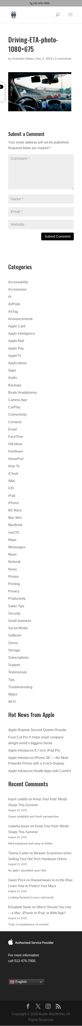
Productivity (17, 598)
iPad (11, 495)
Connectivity (17, 414)
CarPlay (14, 407)
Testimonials (17, 672)
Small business (19, 621)
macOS (13, 532)
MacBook (15, 525)
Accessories (17, 289)
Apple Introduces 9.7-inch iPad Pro (34, 750)
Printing (14, 584)
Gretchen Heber (23, 58)
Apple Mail (16, 341)
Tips (11, 679)
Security (14, 613)
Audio (12, 377)
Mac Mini (15, 517)
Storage (14, 650)
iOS (11, 488)
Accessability (18, 282)
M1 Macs (15, 510)
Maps (12, 540)
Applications (17, 363)
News (12, 569)
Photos (13, 576)
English (21, 982)
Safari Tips (16, 606)
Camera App (17, 400)
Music (12, 554)
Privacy (13, 591)
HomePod (15, 459)
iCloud (13, 473)
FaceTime (15, 436)
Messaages (16, 547)
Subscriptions (18, 657)
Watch (12, 694)
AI (9, 296)
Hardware (15, 451)
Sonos (13, 643)
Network (14, 562)
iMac (11, 481)
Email (12, 429)
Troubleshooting (20, 687)
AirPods (14, 304)
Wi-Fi (12, 701)
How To (14, 466)
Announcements (20, 319)
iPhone (13, 503)
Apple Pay (16, 348)
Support (14, 665)
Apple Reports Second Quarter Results (37, 730)
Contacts (14, 422)
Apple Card (16, 326)
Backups (14, 385)
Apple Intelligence (21, 333)
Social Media (18, 628)
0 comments (63, 58)
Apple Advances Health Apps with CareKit (39, 771)
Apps (12, 370)
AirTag (13, 311)
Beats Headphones (22, 392)
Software (14, 635)
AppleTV (14, 355)
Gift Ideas (15, 444)
